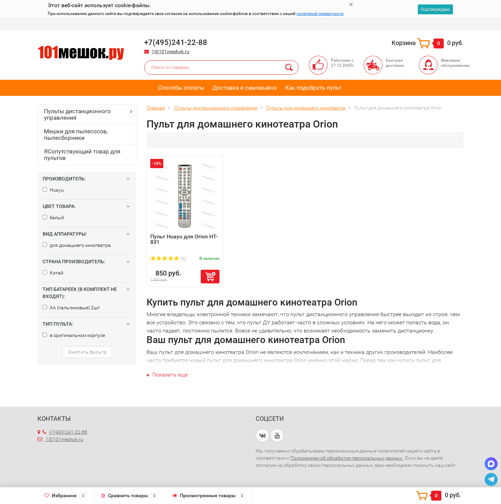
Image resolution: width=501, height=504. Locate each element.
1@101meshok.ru (170, 51)
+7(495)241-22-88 (68, 432)
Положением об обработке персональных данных (346, 458)
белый (56, 217)
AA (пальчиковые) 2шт (74, 307)
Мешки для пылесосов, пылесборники (76, 134)
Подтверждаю (435, 9)
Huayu (56, 190)
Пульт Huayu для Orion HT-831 (183, 239)
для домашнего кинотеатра (80, 245)
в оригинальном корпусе (77, 335)
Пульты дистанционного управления (77, 114)
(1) (183, 258)
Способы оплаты (181, 87)
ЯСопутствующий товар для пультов (82, 154)
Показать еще (169, 374)
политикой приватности (320, 13)
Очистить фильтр (87, 352)
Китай (56, 273)
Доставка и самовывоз (245, 87)
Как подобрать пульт (313, 87)
